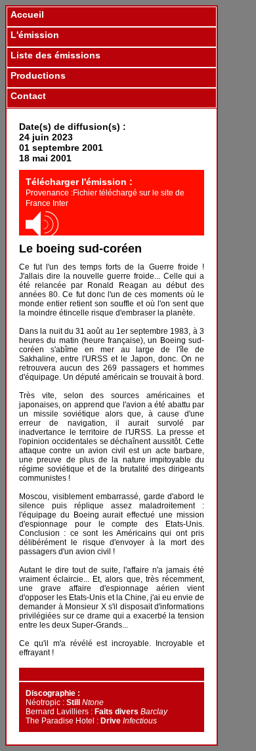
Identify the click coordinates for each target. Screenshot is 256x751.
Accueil (27, 14)
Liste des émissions (55, 55)
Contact (28, 96)
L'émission (35, 35)
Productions (38, 75)
